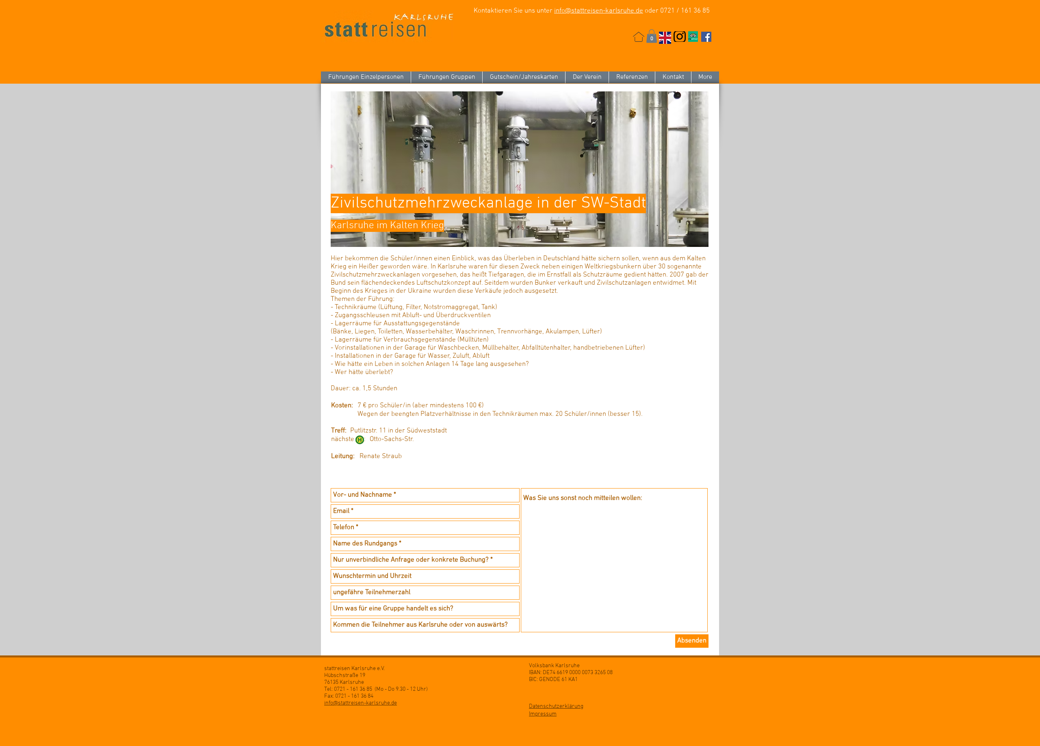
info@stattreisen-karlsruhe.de (598, 11)
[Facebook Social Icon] (706, 37)
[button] (651, 36)
